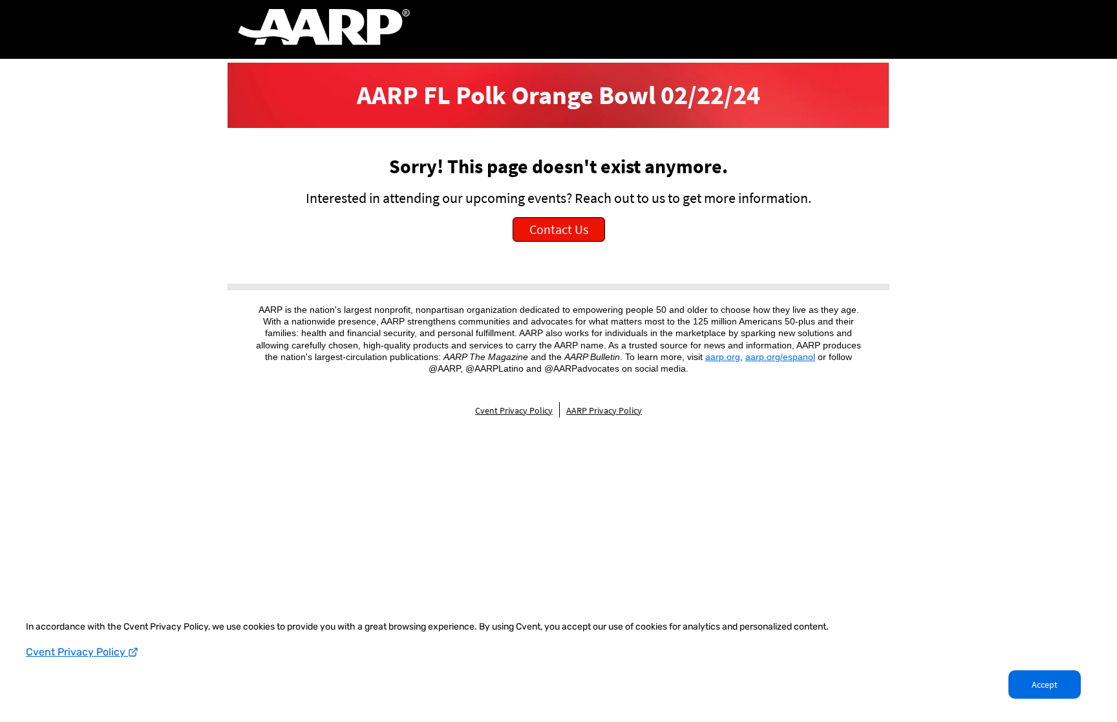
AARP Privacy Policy (604, 410)
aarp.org (722, 357)
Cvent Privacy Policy (77, 652)
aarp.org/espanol (780, 357)
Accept (1045, 684)
